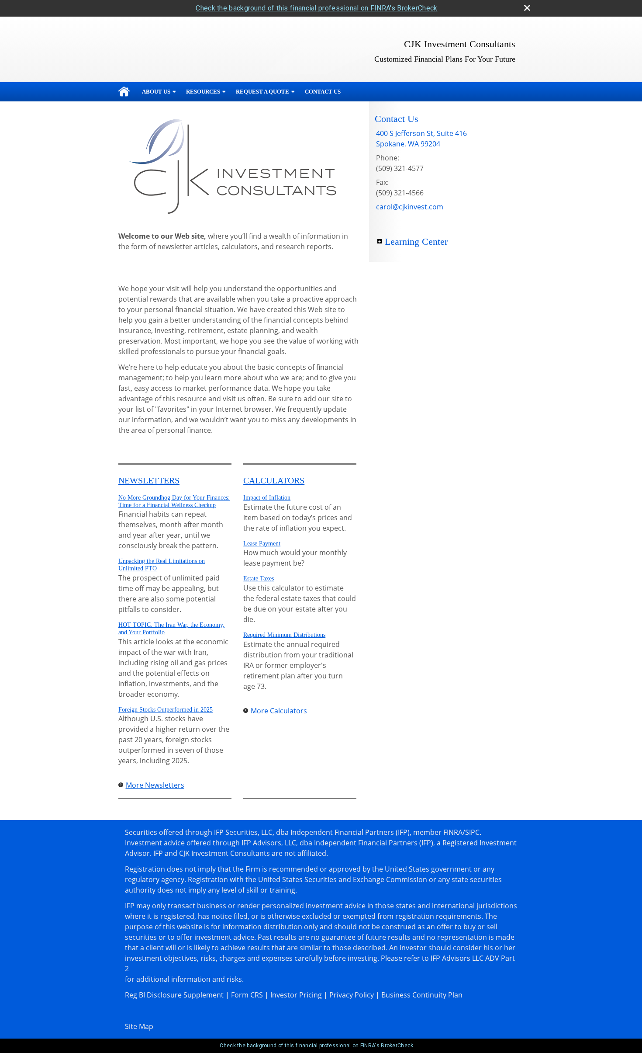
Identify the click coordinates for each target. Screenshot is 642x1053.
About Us (156, 91)
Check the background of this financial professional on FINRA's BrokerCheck (316, 8)
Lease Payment (261, 543)
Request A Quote (262, 91)
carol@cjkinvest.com (409, 207)
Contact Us (323, 91)
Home (124, 91)
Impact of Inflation (266, 497)
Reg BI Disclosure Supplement (174, 995)
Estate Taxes (258, 578)
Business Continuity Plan (422, 995)
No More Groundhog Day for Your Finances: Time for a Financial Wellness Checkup (174, 501)
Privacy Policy (351, 995)
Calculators (273, 480)
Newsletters (148, 480)
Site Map (139, 1026)
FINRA (453, 832)
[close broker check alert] (527, 7)
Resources (203, 91)
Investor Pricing (296, 995)
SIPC (472, 832)
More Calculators (279, 711)
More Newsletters (155, 785)
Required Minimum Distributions (284, 635)
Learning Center (416, 241)
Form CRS (247, 995)
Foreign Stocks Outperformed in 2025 (165, 709)
